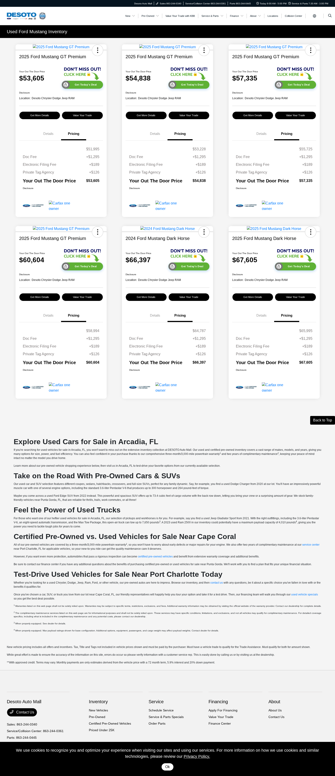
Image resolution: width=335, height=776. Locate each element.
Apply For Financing (223, 710)
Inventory (98, 701)
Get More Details (39, 115)
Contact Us (24, 712)
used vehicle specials (304, 594)
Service (156, 701)
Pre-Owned (97, 717)
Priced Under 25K (101, 730)
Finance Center (220, 723)
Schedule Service (161, 710)
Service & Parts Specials (166, 717)
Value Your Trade (82, 115)
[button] (97, 50)
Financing (218, 701)
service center (311, 544)
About (274, 701)
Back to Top (322, 420)
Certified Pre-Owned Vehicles (110, 723)
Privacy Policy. (197, 756)
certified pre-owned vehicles (155, 556)
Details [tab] (48, 134)
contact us (216, 582)
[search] (330, 16)
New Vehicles (98, 710)
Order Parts (157, 723)
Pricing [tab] (73, 134)
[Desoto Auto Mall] (27, 16)
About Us (275, 710)
